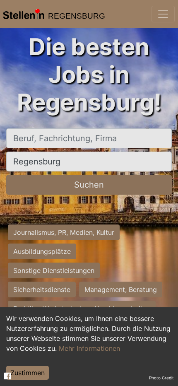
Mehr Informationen (89, 348)
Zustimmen (27, 373)
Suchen (89, 185)
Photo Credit (161, 377)
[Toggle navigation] (163, 14)
